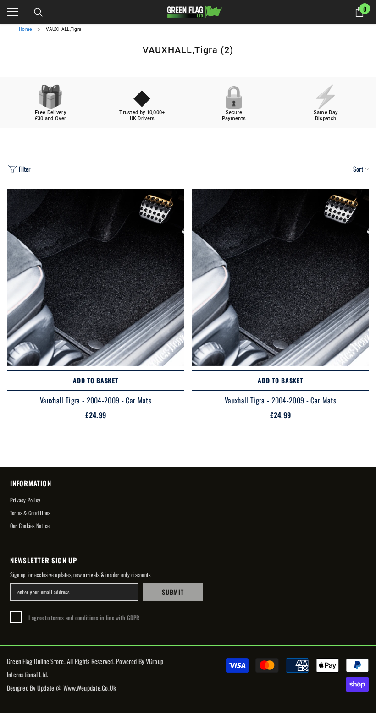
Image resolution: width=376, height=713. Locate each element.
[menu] (12, 11)
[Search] (38, 12)
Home (25, 29)
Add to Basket (95, 380)
